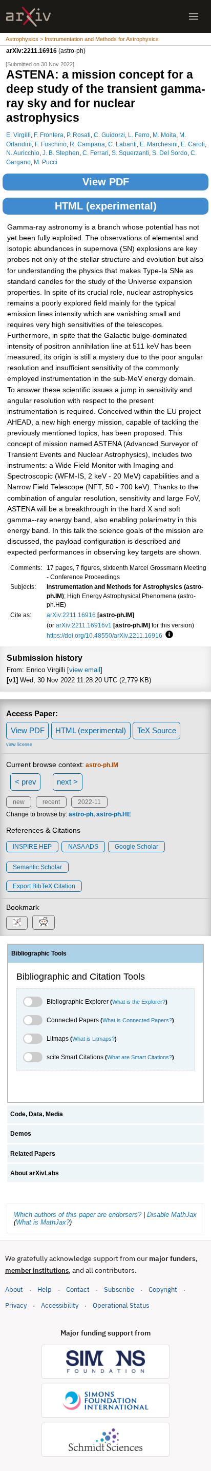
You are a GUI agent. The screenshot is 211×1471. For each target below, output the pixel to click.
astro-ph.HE (113, 814)
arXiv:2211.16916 (71, 615)
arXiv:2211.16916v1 (84, 625)
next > (67, 781)
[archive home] (28, 17)
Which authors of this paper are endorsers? (77, 1214)
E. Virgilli (18, 134)
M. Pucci (45, 162)
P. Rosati (79, 134)
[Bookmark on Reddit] (43, 922)
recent (51, 802)
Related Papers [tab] (32, 1154)
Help (44, 1289)
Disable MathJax (172, 1214)
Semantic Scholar (37, 867)
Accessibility (59, 1305)
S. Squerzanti (130, 152)
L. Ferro (139, 134)
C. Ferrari (95, 152)
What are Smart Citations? (139, 1057)
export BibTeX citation (44, 886)
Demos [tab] (20, 1134)
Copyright (163, 1289)
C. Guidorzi (109, 134)
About (14, 1289)
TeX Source (156, 730)
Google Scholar (136, 846)
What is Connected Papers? (137, 1020)
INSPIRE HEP (32, 846)
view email (84, 670)
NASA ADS (83, 846)
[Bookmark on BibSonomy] (17, 923)
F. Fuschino (51, 144)
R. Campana (87, 144)
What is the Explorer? (138, 1002)
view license (19, 744)
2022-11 (89, 802)
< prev (25, 781)
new (19, 802)
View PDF (105, 181)
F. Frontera (49, 134)
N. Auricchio (22, 152)
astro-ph (81, 814)
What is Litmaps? (93, 1039)
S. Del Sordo (169, 152)
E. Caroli (193, 144)
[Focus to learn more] (167, 635)
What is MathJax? (43, 1222)
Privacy (16, 1305)
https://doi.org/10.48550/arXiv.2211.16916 (104, 635)
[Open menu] (193, 16)
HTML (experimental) (106, 206)
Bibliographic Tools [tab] (39, 953)
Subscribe (119, 1289)
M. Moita (164, 134)
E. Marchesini (159, 144)
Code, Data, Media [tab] (36, 1114)
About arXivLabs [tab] (34, 1173)
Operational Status (121, 1305)
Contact (78, 1289)
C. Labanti (122, 144)
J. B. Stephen (61, 152)
